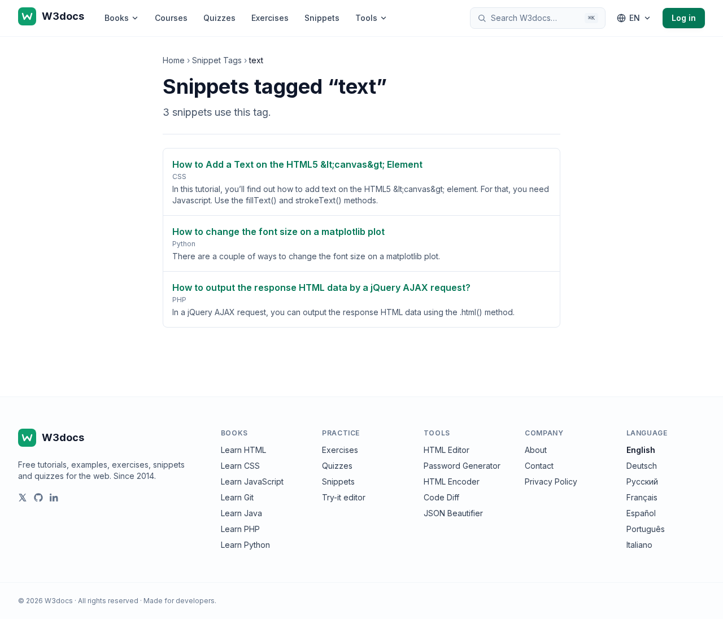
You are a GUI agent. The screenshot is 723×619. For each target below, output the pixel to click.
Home (174, 60)
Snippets (321, 18)
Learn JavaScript (252, 481)
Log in (684, 18)
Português (645, 529)
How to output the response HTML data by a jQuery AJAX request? (321, 287)
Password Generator (462, 465)
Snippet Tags (217, 60)
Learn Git (237, 497)
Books (116, 18)
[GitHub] (38, 497)
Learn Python (245, 545)
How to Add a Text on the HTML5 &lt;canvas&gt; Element (297, 164)
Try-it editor (343, 497)
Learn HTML (243, 450)
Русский (642, 481)
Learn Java (241, 513)
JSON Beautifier (453, 513)
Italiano (639, 545)
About (536, 450)
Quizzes (219, 18)
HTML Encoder (452, 481)
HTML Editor (446, 450)
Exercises (270, 18)
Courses (171, 18)
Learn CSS (240, 465)
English (640, 450)
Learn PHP (240, 529)
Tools (366, 18)
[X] (22, 497)
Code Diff (441, 497)
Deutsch (641, 465)
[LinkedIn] (54, 497)
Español (641, 513)
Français (641, 497)
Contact (539, 465)
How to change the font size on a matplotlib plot (278, 231)
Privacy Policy (551, 481)
